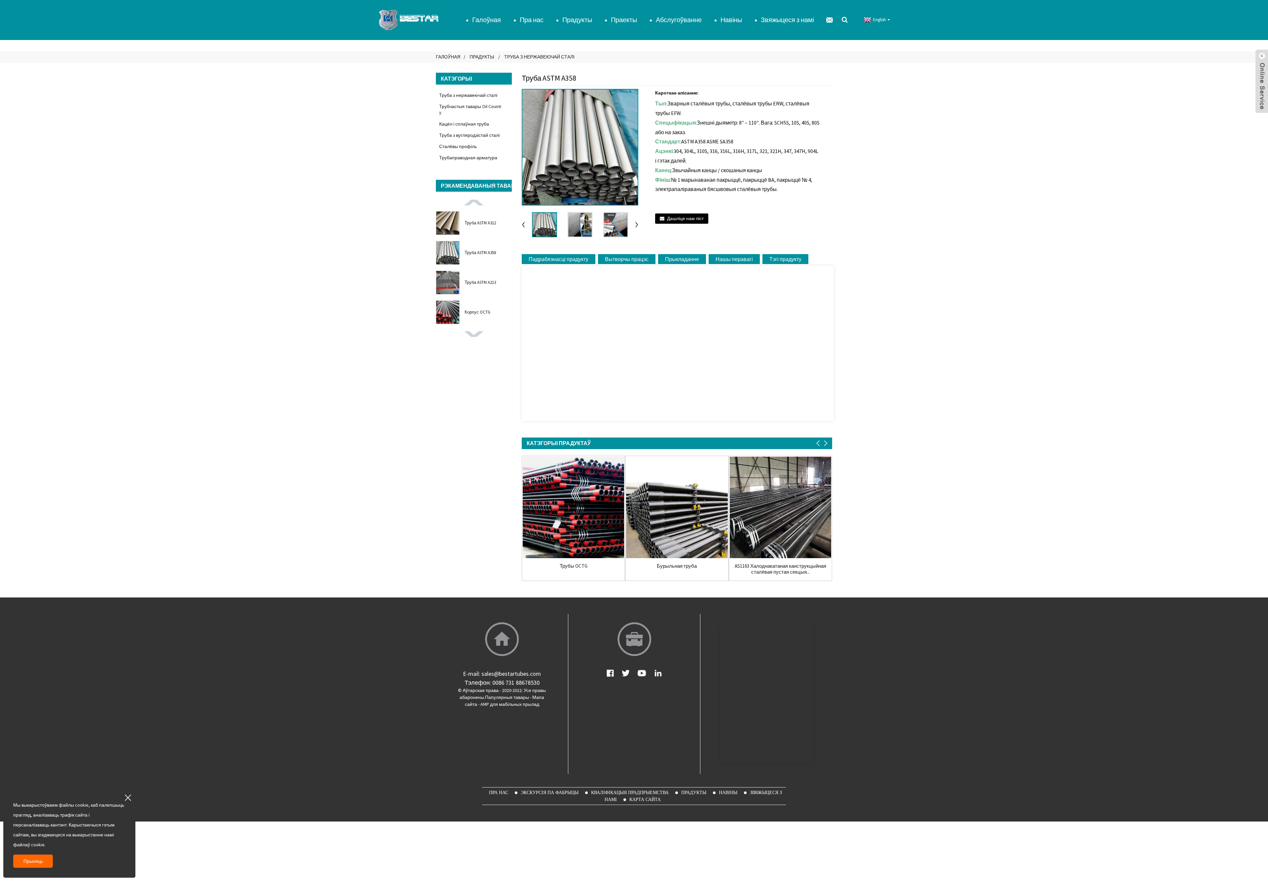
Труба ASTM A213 (480, 282)
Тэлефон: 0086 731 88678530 (502, 682)
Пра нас (532, 20)
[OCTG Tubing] (573, 507)
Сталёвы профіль (458, 146)
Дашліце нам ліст (685, 218)
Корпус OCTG (477, 312)
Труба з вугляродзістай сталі (469, 135)
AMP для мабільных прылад (509, 704)
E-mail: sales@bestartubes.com (502, 673)
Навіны (731, 20)
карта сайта (645, 799)
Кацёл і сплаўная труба (464, 124)
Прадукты (577, 20)
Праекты (624, 20)
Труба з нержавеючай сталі (539, 57)
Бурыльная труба (677, 566)
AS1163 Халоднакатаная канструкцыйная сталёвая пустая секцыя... (780, 569)
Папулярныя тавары (507, 697)
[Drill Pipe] (676, 507)
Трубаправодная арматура (468, 158)
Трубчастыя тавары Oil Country (470, 109)
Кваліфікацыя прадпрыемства (630, 792)
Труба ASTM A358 (480, 252)
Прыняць (33, 861)
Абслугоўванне (679, 20)
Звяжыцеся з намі (787, 20)
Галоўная (486, 20)
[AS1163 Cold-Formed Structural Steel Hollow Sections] (780, 507)
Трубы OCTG (573, 566)
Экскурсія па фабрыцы (550, 792)
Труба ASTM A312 (480, 223)
